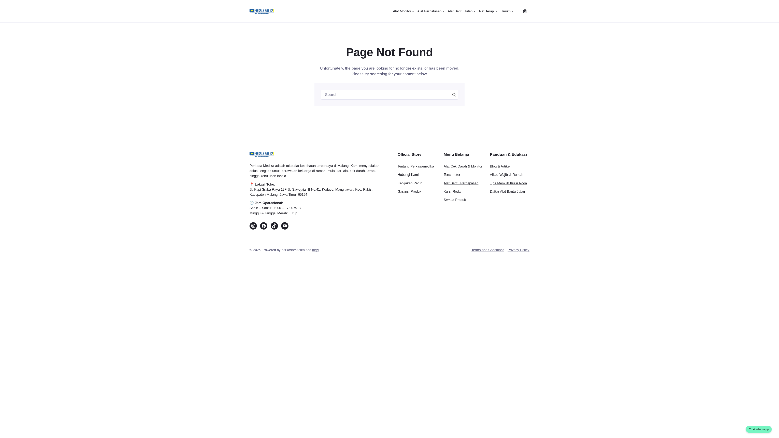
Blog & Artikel (500, 166)
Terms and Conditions (487, 250)
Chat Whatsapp (759, 429)
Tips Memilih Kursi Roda (508, 183)
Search (454, 95)
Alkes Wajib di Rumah (506, 175)
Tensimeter (452, 175)
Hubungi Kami (408, 175)
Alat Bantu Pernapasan (461, 183)
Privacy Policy (518, 250)
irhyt (315, 250)
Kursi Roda (452, 191)
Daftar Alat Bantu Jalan (507, 191)
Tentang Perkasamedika (416, 166)
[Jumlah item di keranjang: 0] (524, 11)
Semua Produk (455, 200)
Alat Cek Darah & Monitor (463, 166)
